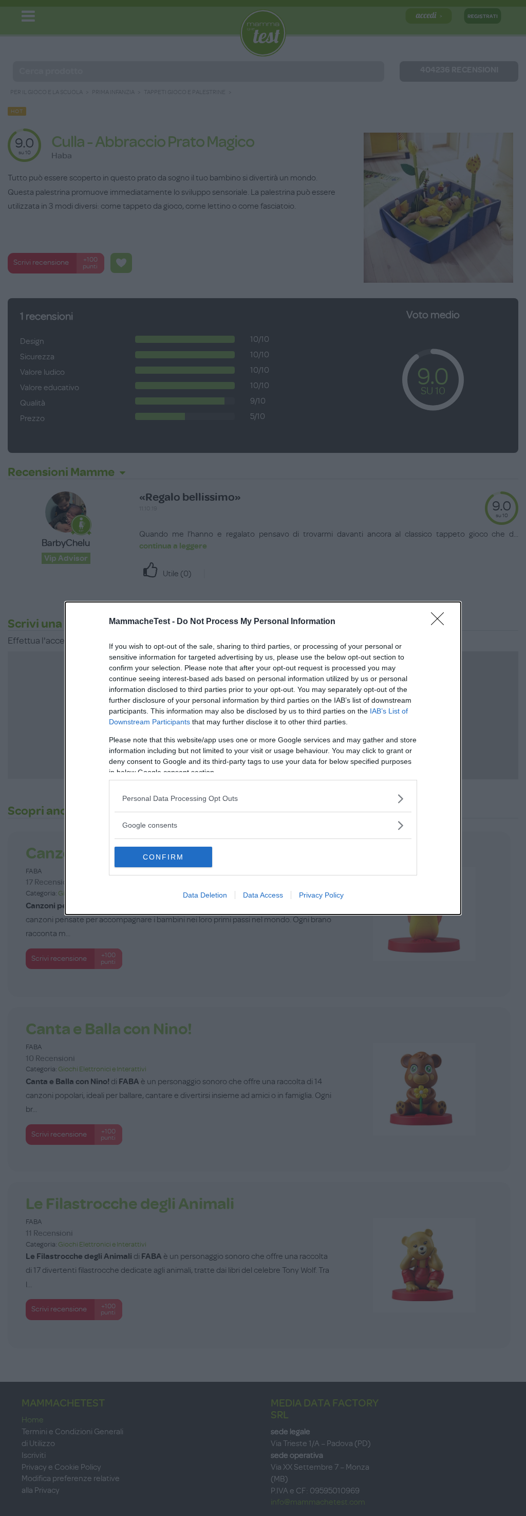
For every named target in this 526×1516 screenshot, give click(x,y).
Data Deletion (205, 895)
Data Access (263, 895)
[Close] (440, 622)
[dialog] (263, 758)
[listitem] (263, 798)
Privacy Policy (321, 895)
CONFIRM (163, 857)
